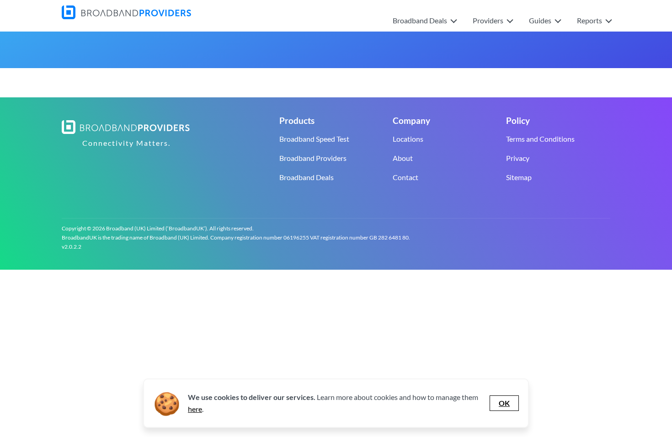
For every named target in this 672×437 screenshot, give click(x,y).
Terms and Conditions (540, 138)
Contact (405, 177)
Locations (408, 138)
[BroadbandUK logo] (126, 16)
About (403, 158)
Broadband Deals (306, 177)
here (195, 409)
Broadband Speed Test (314, 138)
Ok (504, 403)
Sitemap (519, 177)
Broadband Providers (313, 158)
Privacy (517, 158)
